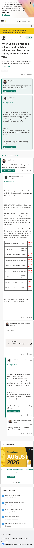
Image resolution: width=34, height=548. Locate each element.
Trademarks (4, 541)
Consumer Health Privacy (25, 544)
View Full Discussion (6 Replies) (10, 156)
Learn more (22, 32)
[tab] (16, 482)
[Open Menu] (31, 26)
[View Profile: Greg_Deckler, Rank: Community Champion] (4, 161)
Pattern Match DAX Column (13, 509)
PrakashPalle (17, 505)
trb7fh (14, 512)
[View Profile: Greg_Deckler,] (5, 82)
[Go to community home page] (11, 21)
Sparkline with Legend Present (14, 502)
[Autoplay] (14, 482)
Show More (6, 66)
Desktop (5, 26)
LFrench (14, 498)
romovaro (15, 519)
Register (24, 21)
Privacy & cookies (17, 538)
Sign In (30, 21)
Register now (6, 15)
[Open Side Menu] (2, 21)
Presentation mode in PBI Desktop (15, 523)
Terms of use (26, 538)
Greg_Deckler (11, 81)
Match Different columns (12, 516)
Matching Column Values (13, 495)
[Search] (20, 21)
